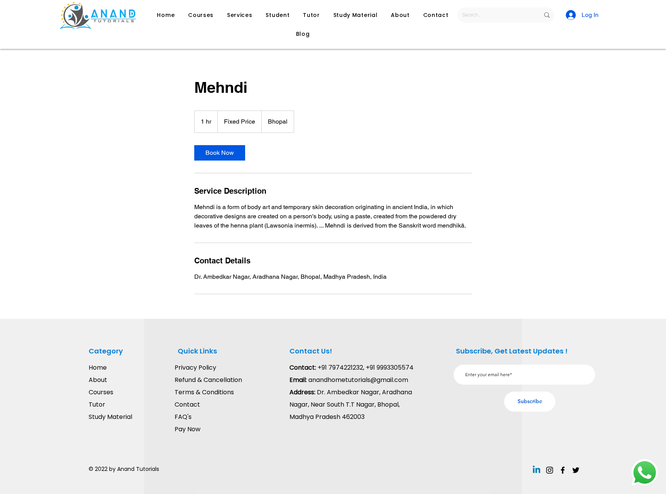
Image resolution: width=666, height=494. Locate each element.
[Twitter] (575, 470)
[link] (219, 153)
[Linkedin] (536, 470)
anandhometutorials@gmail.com (358, 379)
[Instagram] (549, 470)
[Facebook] (562, 470)
